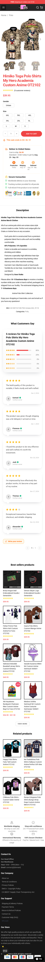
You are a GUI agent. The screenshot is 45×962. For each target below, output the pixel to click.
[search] (37, 7)
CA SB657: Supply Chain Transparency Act (18, 892)
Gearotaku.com (25, 298)
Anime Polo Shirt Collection (22, 293)
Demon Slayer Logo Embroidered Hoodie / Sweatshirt (32, 593)
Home (3, 15)
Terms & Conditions (9, 882)
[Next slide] (40, 39)
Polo (11, 15)
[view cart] (41, 7)
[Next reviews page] (40, 548)
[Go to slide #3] (36, 65)
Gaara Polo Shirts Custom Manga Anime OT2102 (32, 628)
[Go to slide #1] (10, 65)
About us (5, 878)
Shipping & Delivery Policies (12, 903)
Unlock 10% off (5, 951)
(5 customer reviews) (22, 90)
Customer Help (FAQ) (10, 917)
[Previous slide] (5, 39)
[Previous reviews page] (27, 548)
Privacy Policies (8, 885)
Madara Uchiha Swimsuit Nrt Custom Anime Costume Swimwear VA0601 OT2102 (32, 706)
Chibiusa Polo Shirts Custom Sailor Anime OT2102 (11, 799)
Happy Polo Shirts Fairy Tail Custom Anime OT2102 (10, 761)
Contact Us (6, 914)
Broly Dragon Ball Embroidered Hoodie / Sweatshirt (11, 593)
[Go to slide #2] (22, 65)
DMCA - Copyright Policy (11, 889)
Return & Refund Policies (11, 910)
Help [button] (40, 959)
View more (22, 724)
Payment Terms (8, 907)
